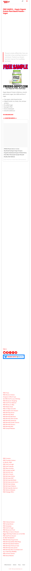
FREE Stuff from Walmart (9, 403)
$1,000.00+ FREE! (7, 462)
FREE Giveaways (7, 526)
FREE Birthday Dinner (8, 412)
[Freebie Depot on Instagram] (15, 353)
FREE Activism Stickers (9, 553)
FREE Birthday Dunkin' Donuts (11, 422)
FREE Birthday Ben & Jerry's (10, 488)
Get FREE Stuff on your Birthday (11, 399)
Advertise (14, 564)
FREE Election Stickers (9, 395)
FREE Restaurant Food (9, 530)
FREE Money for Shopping (10, 401)
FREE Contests (7, 458)
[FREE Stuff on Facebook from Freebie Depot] (7, 353)
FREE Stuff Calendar (8, 466)
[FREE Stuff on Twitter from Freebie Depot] (4, 353)
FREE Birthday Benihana (9, 416)
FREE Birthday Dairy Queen (10, 547)
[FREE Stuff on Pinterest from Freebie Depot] (13, 353)
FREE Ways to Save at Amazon (11, 532)
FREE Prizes (6, 393)
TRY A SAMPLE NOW (8, 114)
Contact (23, 564)
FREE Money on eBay (8, 404)
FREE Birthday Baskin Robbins (11, 543)
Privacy (19, 564)
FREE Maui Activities (8, 468)
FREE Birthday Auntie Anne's (10, 482)
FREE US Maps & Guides (9, 408)
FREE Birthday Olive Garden (10, 418)
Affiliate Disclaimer (7, 564)
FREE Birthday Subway (9, 484)
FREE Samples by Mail (9, 470)
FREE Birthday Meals (8, 414)
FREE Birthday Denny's (9, 424)
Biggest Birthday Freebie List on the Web (14, 534)
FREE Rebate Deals (8, 407)
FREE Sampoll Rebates (9, 428)
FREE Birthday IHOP (8, 478)
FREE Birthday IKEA (8, 426)
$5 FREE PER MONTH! (8, 538)
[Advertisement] (15, 32)
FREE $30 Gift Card (8, 472)
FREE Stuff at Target (8, 528)
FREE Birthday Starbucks (9, 420)
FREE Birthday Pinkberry (9, 486)
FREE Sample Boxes (8, 524)
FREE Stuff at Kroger (8, 464)
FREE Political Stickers (9, 522)
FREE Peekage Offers (8, 492)
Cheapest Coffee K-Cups (9, 397)
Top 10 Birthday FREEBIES (10, 551)
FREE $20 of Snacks (8, 474)
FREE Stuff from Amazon (9, 536)
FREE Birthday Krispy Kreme (10, 540)
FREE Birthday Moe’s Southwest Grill (12, 549)
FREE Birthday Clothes (9, 476)
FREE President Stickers (9, 460)
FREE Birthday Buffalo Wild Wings (12, 542)
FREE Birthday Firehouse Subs (11, 546)
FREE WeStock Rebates (9, 490)
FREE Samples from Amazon (10, 410)
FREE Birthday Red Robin (9, 480)
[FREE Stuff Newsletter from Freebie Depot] (10, 353)
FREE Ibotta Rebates (8, 555)
